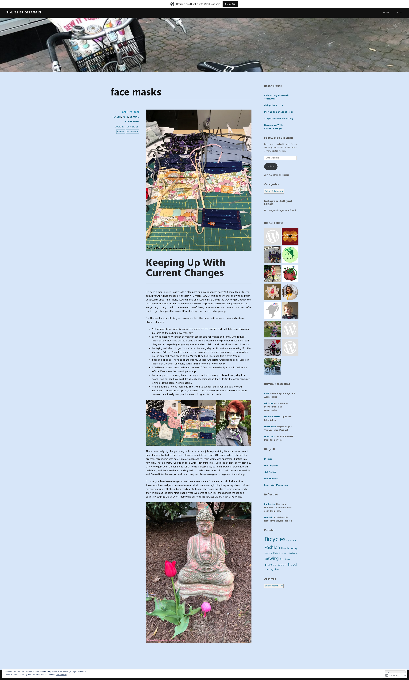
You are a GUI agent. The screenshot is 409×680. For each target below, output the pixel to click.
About (399, 13)
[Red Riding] (272, 348)
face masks (132, 132)
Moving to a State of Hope (278, 112)
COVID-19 (119, 127)
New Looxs (270, 437)
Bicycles (275, 540)
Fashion (272, 548)
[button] (163, 423)
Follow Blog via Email (278, 138)
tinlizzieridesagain (23, 12)
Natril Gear (270, 427)
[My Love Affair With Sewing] (290, 330)
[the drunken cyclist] (272, 255)
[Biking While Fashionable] (272, 367)
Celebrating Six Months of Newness (276, 97)
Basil (266, 393)
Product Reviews (288, 553)
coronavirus (132, 127)
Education (291, 540)
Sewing (134, 117)
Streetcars (285, 559)
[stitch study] (290, 292)
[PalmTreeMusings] (290, 255)
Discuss (268, 459)
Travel (292, 565)
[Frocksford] (272, 330)
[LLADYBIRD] (290, 274)
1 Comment (132, 121)
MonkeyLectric (272, 417)
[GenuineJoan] (272, 292)
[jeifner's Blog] (290, 348)
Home (386, 13)
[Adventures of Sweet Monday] (290, 237)
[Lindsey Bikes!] (272, 274)
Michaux (268, 403)
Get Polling (270, 472)
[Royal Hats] (272, 311)
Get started (230, 4)
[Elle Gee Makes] (290, 311)
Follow (271, 166)
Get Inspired (271, 465)
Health (116, 117)
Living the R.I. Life (273, 105)
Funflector (269, 504)
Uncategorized (272, 569)
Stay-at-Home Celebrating (278, 118)
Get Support (271, 479)
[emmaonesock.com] (272, 237)
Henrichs (269, 517)
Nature (268, 553)
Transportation (275, 565)
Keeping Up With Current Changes (185, 268)
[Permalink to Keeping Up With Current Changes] (199, 250)
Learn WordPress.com (276, 485)
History (293, 548)
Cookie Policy (61, 674)
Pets (125, 117)
